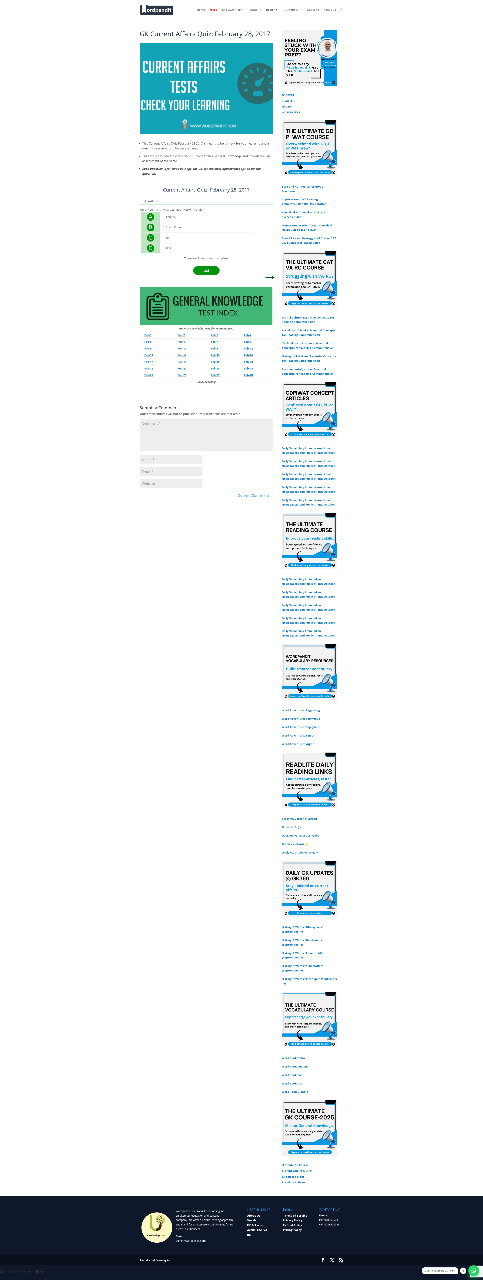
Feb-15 (215, 355)
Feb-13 (148, 355)
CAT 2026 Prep (231, 10)
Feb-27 (215, 375)
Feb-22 (182, 368)
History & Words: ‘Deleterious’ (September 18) (302, 942)
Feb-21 (148, 368)
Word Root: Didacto (295, 1092)
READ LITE (288, 101)
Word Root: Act (292, 1083)
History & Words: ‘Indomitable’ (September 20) (302, 955)
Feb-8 (247, 341)
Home (201, 10)
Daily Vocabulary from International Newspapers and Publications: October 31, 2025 (308, 450)
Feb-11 (215, 348)
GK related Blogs (293, 1176)
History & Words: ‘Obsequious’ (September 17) (302, 929)
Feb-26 (182, 375)
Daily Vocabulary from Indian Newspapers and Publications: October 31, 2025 (308, 581)
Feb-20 (248, 362)
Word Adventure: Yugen (298, 744)
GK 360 (286, 106)
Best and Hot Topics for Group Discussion (302, 189)
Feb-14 (182, 355)
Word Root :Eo (291, 1075)
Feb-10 (182, 348)
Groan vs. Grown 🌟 (295, 844)
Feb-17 (148, 362)
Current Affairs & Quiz (297, 1171)
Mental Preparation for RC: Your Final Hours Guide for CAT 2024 (307, 228)
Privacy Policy (292, 1220)
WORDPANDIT (291, 112)
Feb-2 (181, 335)
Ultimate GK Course (295, 1165)
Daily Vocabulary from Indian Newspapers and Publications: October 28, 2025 (308, 607)
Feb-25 (148, 375)
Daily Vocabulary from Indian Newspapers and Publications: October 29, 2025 (308, 633)
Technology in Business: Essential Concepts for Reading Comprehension (308, 346)
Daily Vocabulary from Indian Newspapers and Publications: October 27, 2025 (308, 620)
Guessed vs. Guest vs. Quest (301, 835)
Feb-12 (248, 348)
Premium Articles (293, 1182)
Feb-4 (247, 335)
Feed (214, 10)
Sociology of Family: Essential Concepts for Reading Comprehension (309, 333)
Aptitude (313, 10)
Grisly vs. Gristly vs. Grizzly (300, 852)
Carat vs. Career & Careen (299, 818)
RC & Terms (255, 1225)
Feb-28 (248, 375)
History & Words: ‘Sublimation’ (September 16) (302, 968)
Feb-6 (181, 341)
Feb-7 (214, 341)
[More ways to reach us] (463, 1271)
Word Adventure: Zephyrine (300, 727)
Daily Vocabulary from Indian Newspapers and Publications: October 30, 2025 (308, 594)
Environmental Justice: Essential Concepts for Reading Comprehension (308, 371)
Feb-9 (148, 348)
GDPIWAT (288, 95)
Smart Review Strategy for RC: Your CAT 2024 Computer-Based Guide (309, 240)
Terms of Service (295, 1215)
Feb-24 (248, 368)
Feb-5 (148, 341)
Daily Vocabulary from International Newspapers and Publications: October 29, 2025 (308, 502)
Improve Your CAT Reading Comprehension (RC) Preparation (304, 202)
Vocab (253, 10)
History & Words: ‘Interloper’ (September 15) (309, 981)
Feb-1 (148, 335)
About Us (330, 10)
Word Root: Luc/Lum (295, 1066)
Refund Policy (292, 1225)
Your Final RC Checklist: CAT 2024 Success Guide (304, 215)
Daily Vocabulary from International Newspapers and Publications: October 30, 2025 (308, 464)
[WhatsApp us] (473, 1270)
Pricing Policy (292, 1230)
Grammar (292, 10)
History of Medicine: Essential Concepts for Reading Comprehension (309, 358)
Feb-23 (215, 368)
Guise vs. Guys (291, 827)
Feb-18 (182, 362)
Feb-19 (215, 362)
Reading (271, 10)
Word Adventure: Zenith (298, 735)
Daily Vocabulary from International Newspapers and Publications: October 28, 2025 (308, 477)
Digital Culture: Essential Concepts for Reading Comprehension (308, 320)
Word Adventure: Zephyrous (301, 718)
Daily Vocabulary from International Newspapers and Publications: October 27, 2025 (308, 489)
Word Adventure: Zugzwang (301, 710)
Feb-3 (214, 335)
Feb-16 (248, 355)
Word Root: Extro (293, 1058)
